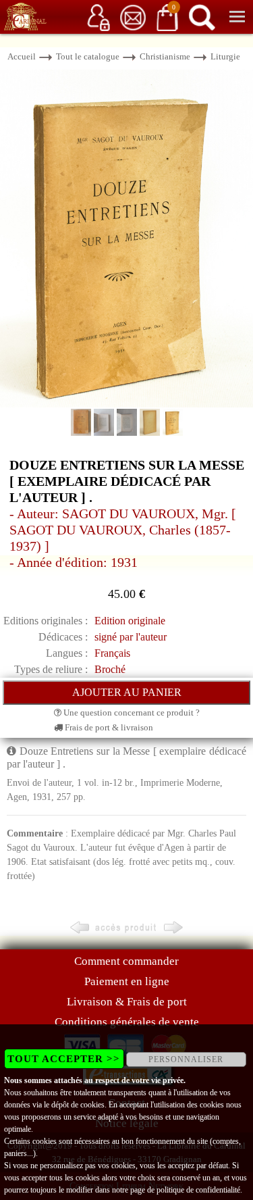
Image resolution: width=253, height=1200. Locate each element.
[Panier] (167, 16)
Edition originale (129, 620)
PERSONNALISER (185, 1059)
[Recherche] (201, 16)
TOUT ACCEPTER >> (63, 1058)
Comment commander (126, 961)
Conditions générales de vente (127, 1022)
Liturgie (225, 56)
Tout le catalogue (87, 56)
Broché (109, 669)
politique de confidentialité (198, 1190)
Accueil (21, 56)
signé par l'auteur (130, 637)
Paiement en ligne (126, 981)
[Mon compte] (98, 16)
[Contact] (132, 16)
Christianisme (165, 56)
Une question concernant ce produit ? (130, 712)
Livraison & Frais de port (127, 1001)
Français (112, 653)
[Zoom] (126, 237)
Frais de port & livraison (108, 727)
